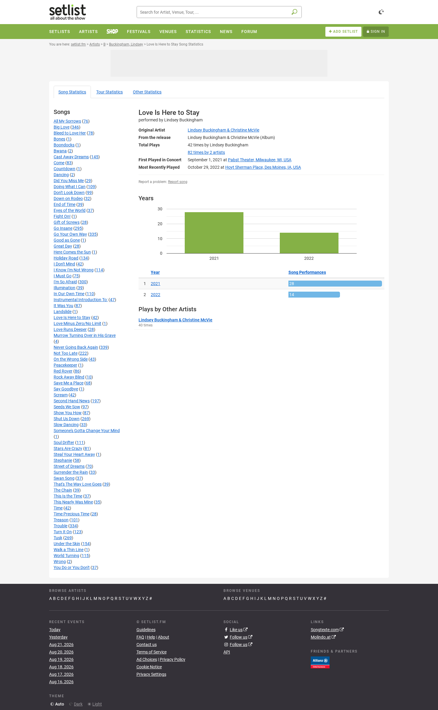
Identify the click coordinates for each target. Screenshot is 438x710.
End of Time (64, 204)
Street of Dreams (69, 466)
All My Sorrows (67, 121)
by (206, 152)
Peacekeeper (65, 365)
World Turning (66, 555)
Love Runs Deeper (70, 329)
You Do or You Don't (72, 567)
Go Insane (63, 228)
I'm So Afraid (65, 281)
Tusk (58, 537)
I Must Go (63, 275)
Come (59, 162)
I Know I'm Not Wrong (74, 270)
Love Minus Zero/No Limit (77, 323)
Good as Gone (67, 240)
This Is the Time (68, 496)
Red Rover (63, 371)
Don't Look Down (69, 192)
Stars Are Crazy (68, 448)
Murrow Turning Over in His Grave (85, 335)
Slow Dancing (66, 424)
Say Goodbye (66, 389)
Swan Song (64, 478)
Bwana (60, 150)
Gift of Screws (67, 222)
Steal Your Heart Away (74, 454)
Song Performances (307, 272)
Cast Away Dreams (71, 156)
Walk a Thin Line (68, 549)
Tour (109, 92)
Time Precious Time (71, 514)
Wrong (60, 561)
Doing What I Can (70, 186)
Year (155, 272)
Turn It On (63, 531)
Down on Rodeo (68, 198)
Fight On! (62, 216)
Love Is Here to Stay (72, 317)
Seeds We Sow (67, 406)
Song (72, 92)
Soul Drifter (64, 442)
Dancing (61, 174)
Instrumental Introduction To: (81, 299)
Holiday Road (66, 258)
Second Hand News (72, 400)
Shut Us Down (67, 418)
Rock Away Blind (69, 377)
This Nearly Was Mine (73, 502)
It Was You (63, 305)
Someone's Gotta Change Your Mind (87, 430)
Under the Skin (67, 543)
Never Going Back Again (76, 347)
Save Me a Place (68, 383)
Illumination (64, 287)
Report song (177, 182)
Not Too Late (65, 353)
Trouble (60, 525)
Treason (61, 519)
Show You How (68, 412)
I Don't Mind (64, 264)
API (226, 652)
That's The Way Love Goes (78, 484)
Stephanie (63, 460)
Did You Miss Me (69, 180)
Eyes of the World (70, 210)
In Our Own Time (69, 293)
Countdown (64, 168)
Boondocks (64, 145)
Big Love (61, 127)
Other (147, 92)
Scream (61, 394)
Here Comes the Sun (72, 252)
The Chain (63, 490)
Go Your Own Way (70, 234)
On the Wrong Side (71, 359)
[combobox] (219, 12)
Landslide (63, 311)
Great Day (63, 246)
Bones (59, 139)
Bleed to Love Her (70, 133)
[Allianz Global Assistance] (320, 661)
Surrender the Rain (71, 472)
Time (58, 508)
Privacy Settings (151, 674)
